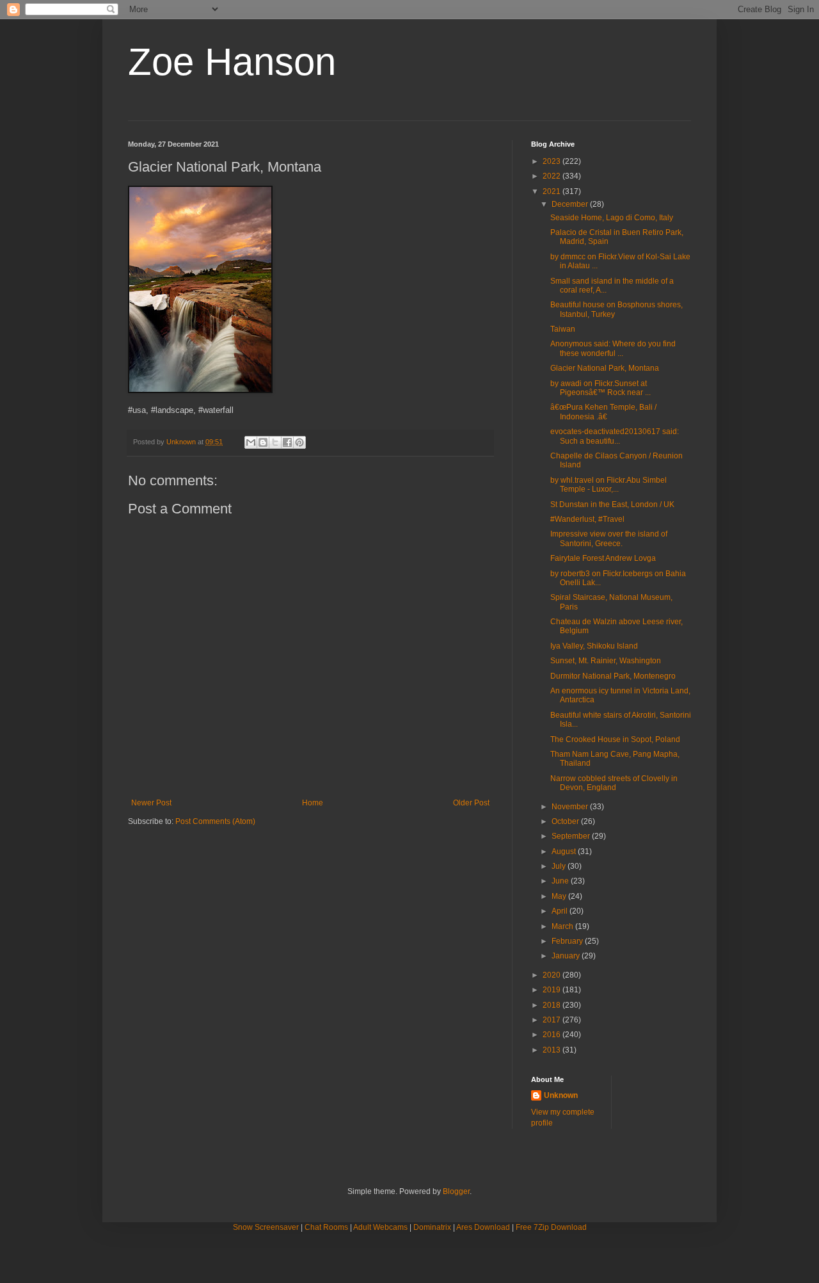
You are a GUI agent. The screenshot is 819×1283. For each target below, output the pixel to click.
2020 (552, 975)
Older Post (471, 802)
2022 (552, 176)
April (560, 911)
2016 (552, 1034)
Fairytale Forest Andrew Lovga (603, 558)
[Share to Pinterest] (299, 442)
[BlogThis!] (263, 442)
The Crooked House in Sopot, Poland (615, 739)
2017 (552, 1019)
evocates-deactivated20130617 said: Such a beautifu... (614, 436)
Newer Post (151, 802)
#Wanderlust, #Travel (587, 519)
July (560, 866)
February (568, 941)
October (566, 821)
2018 (552, 1005)
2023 (552, 161)
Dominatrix (432, 1227)
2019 (552, 989)
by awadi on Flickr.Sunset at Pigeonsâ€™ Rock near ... (600, 388)
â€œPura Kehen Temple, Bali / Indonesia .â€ (603, 412)
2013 (552, 1049)
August (565, 851)
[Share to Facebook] (287, 442)
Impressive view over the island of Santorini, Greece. (608, 538)
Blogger (456, 1191)
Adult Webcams (380, 1227)
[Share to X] (275, 442)
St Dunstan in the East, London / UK (612, 504)
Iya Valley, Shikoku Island (594, 646)
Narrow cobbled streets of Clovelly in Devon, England (614, 783)
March (563, 926)
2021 (552, 191)
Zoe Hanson (232, 61)
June (561, 880)
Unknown (561, 1095)
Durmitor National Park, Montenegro (613, 676)
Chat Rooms (326, 1227)
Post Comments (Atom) (215, 821)
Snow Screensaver (266, 1227)
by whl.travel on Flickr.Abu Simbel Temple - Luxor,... (608, 485)
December (571, 204)
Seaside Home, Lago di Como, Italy (611, 217)
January (567, 955)
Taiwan (562, 329)
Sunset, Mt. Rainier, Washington (605, 660)
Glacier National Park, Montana (604, 368)
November (571, 806)
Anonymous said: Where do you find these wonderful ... (613, 348)
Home (312, 802)
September (572, 836)
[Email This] (250, 442)
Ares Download (483, 1227)
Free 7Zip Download (551, 1227)
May (560, 896)
